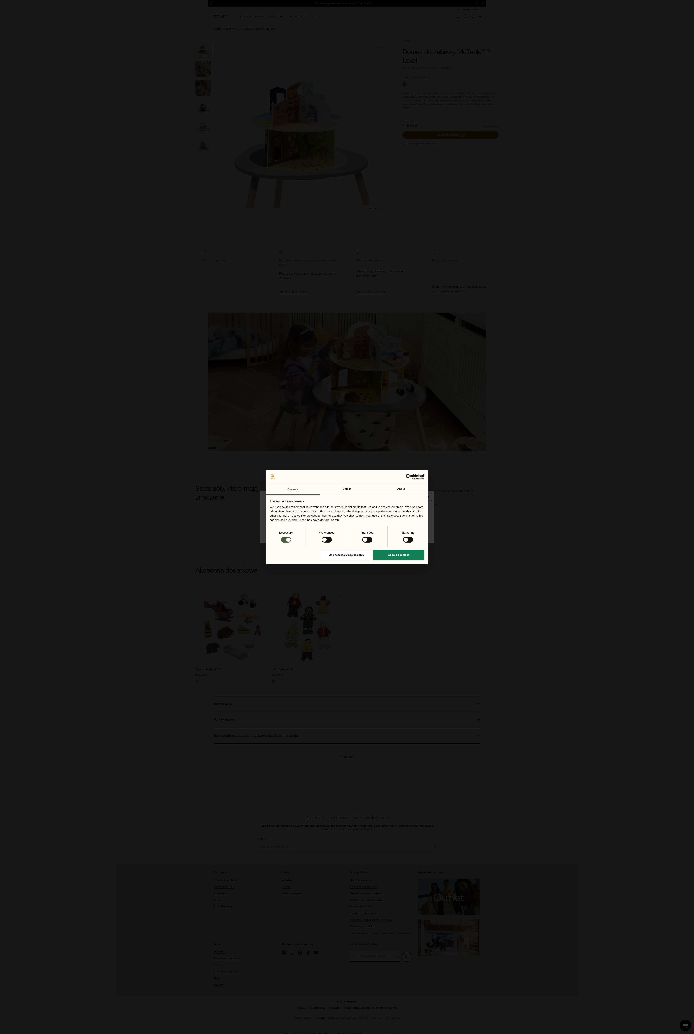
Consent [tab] (292, 489)
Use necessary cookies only (346, 554)
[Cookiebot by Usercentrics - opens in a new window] (408, 476)
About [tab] (401, 488)
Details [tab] (347, 488)
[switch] (327, 540)
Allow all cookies (398, 554)
